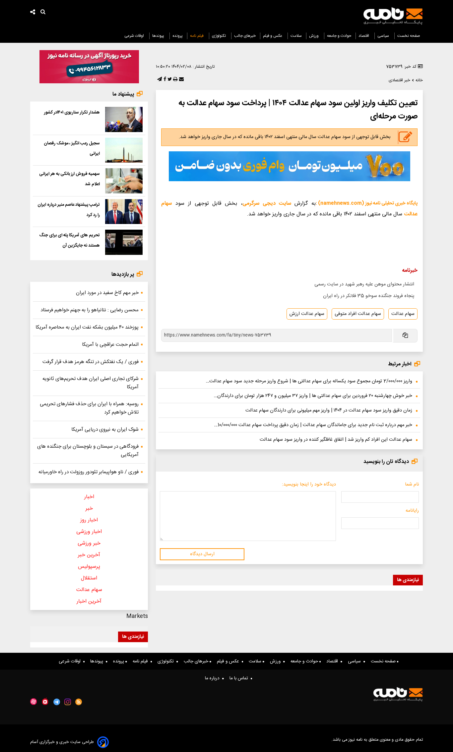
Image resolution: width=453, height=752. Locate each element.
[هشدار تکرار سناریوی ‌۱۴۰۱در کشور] (124, 119)
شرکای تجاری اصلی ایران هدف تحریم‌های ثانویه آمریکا (90, 383)
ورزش (314, 36)
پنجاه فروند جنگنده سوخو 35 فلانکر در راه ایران (368, 296)
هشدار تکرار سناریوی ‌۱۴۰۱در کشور (72, 112)
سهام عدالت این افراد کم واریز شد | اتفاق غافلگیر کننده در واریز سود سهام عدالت (336, 440)
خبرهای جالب (245, 36)
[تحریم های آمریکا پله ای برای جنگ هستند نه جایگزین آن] (124, 242)
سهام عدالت (403, 314)
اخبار (89, 496)
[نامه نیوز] (393, 16)
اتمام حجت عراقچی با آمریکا (110, 344)
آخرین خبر (89, 555)
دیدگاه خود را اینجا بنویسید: (309, 485)
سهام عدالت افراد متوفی (358, 314)
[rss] (78, 702)
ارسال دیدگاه (202, 554)
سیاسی (383, 36)
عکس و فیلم (273, 36)
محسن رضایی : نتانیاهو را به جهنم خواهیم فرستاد (89, 310)
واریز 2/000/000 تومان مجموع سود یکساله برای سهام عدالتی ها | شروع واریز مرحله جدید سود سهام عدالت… (309, 381)
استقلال (89, 578)
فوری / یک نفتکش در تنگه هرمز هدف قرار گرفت (90, 362)
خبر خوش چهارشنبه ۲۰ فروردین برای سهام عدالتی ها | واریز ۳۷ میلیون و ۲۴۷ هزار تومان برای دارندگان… (313, 396)
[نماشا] (45, 701)
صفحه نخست (408, 36)
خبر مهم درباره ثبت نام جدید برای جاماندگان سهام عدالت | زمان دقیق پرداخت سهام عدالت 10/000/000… (313, 425)
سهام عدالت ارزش (307, 314)
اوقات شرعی (134, 36)
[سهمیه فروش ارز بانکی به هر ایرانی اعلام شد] (124, 180)
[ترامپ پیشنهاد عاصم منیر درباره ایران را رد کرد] (124, 211)
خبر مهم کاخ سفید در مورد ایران (107, 293)
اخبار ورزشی (89, 531)
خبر (89, 508)
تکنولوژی (219, 36)
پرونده (177, 36)
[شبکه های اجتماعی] (32, 13)
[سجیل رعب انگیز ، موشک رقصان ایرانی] (124, 150)
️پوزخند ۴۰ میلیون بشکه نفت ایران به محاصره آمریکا (87, 327)
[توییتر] (169, 80)
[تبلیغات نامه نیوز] (289, 166)
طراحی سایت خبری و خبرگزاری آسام (62, 742)
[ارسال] (181, 80)
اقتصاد (364, 36)
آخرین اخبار (89, 601)
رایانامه (412, 511)
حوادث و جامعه (339, 36)
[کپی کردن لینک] (405, 335)
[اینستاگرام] (67, 702)
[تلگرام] (159, 80)
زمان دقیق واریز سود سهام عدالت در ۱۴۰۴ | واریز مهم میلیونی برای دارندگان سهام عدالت (328, 410)
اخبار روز (89, 520)
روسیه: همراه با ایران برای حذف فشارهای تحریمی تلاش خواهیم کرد (89, 408)
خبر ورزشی (89, 543)
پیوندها (158, 36)
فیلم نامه (197, 36)
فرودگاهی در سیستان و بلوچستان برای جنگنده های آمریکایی (88, 450)
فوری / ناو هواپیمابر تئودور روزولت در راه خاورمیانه (88, 472)
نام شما (412, 485)
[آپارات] (33, 701)
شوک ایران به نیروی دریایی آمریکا (105, 429)
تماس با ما (240, 678)
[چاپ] (174, 80)
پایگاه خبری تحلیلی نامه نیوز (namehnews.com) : (367, 203)
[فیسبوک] (164, 80)
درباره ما (213, 678)
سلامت (296, 36)
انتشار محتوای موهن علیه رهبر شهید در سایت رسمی (364, 284)
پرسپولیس (89, 566)
